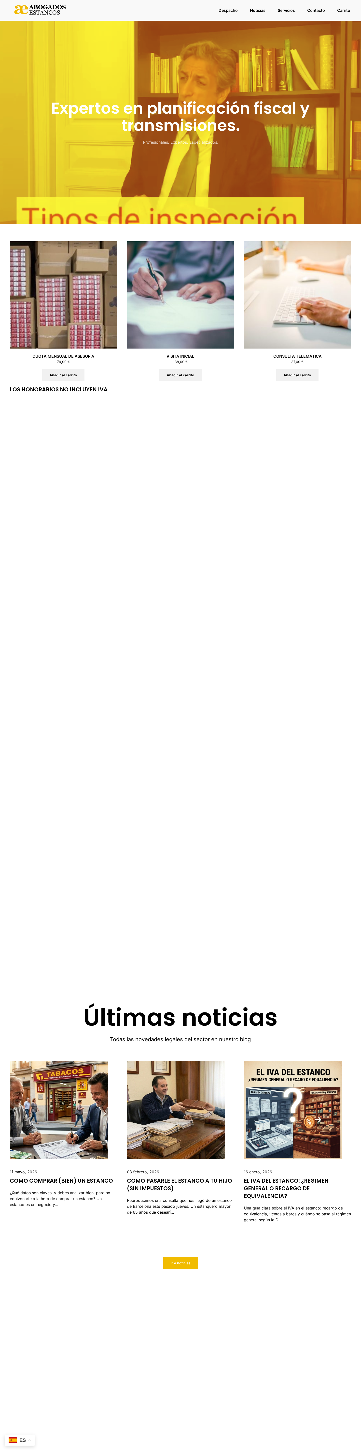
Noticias (257, 10)
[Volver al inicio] (40, 10)
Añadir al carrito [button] (63, 375)
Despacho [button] (228, 10)
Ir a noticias (181, 1263)
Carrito (343, 10)
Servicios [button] (286, 10)
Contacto (316, 10)
